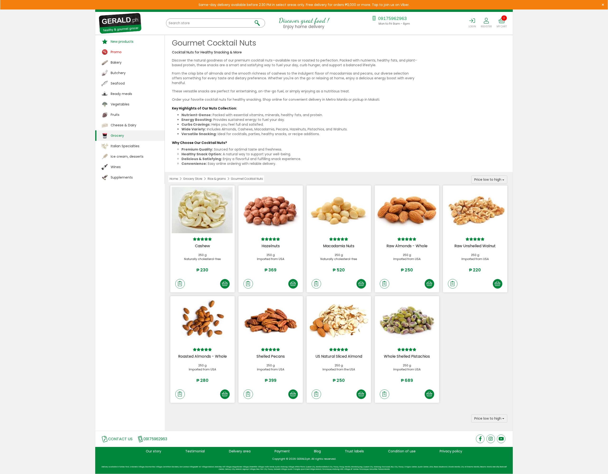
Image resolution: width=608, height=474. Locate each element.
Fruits (115, 114)
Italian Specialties (125, 146)
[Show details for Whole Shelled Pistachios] (407, 321)
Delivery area (240, 451)
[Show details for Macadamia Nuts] (339, 210)
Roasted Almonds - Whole (202, 356)
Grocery (117, 135)
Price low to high (488, 179)
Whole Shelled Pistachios (407, 356)
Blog (317, 451)
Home (174, 179)
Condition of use (402, 451)
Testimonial (195, 451)
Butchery (118, 73)
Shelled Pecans (270, 356)
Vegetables (120, 104)
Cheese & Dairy (123, 125)
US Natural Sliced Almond (338, 356)
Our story (153, 451)
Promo (116, 52)
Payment (282, 451)
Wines (116, 167)
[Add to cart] (225, 284)
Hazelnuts (270, 246)
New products (122, 41)
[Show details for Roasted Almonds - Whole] (202, 321)
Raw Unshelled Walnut (475, 246)
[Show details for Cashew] (202, 210)
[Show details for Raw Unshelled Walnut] (475, 210)
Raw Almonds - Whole (407, 246)
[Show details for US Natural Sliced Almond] (339, 321)
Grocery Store (192, 179)
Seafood (118, 83)
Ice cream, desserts (127, 156)
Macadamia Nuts (338, 246)
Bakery (116, 62)
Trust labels (354, 451)
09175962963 (392, 18)
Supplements (122, 177)
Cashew (202, 246)
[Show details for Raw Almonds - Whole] (407, 210)
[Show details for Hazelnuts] (270, 210)
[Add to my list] (180, 284)
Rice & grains (217, 179)
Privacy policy (451, 451)
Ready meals (121, 93)
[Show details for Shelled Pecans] (270, 321)
